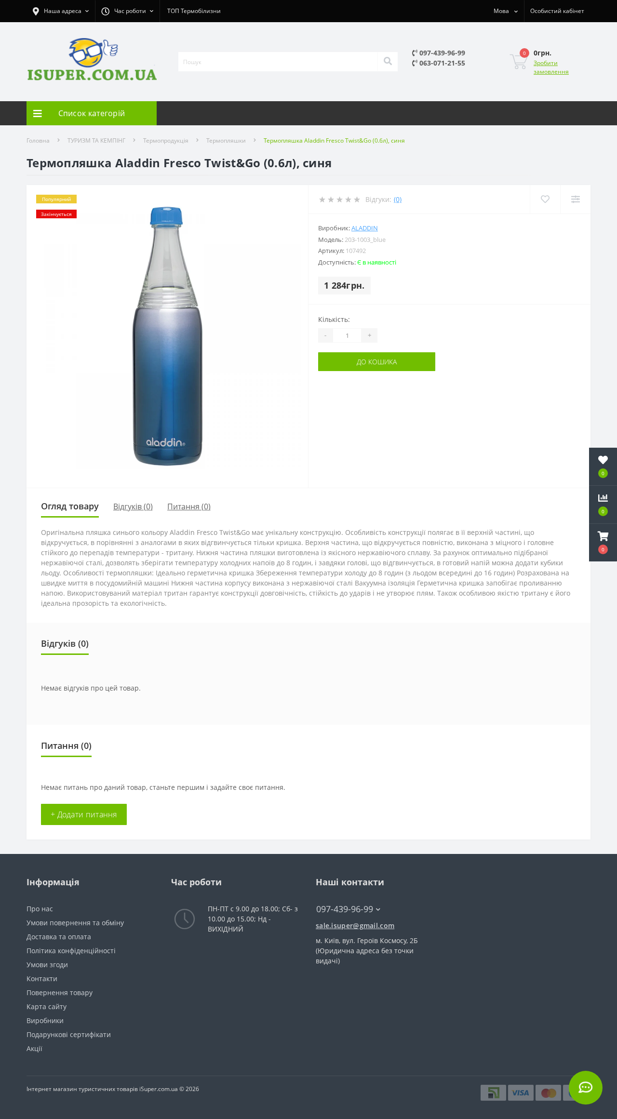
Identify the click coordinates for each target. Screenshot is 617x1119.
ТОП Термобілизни (194, 11)
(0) (398, 199)
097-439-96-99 (441, 52)
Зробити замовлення (551, 67)
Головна (38, 140)
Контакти (42, 978)
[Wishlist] (545, 199)
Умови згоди (47, 964)
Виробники (45, 1020)
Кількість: (334, 319)
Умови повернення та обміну (75, 922)
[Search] (387, 61)
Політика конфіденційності (71, 950)
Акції (34, 1048)
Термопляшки (226, 140)
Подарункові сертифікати (69, 1034)
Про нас (40, 908)
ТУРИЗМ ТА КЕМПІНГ (96, 140)
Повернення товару (60, 992)
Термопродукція (165, 140)
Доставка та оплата (59, 936)
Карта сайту (47, 1006)
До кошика (377, 361)
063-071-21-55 (441, 62)
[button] (603, 542)
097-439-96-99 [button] (344, 909)
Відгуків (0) (133, 506)
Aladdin (364, 228)
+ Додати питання (84, 814)
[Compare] (575, 199)
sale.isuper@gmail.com (355, 925)
